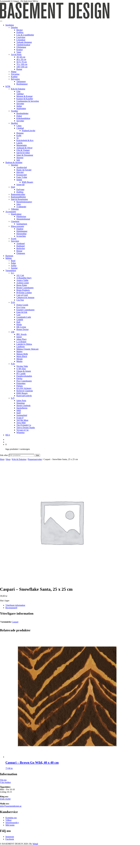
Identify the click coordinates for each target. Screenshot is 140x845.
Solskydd (20, 184)
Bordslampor (22, 84)
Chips (18, 125)
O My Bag (21, 368)
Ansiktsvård (21, 167)
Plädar (13, 71)
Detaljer (14, 27)
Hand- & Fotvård (23, 170)
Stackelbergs (21, 408)
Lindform (20, 346)
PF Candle (21, 373)
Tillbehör (15, 209)
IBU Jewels (21, 334)
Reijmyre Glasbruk (24, 391)
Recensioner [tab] (11, 608)
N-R (13, 364)
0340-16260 (5, 799)
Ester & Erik (21, 312)
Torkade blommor (24, 42)
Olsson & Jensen (23, 371)
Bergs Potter (21, 285)
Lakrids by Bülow (24, 344)
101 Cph (20, 275)
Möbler (8, 258)
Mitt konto (9, 825)
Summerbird (21, 415)
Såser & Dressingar (24, 155)
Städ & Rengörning (19, 199)
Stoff (18, 413)
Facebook (9, 839)
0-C (12, 273)
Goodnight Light (23, 317)
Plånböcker (21, 216)
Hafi (18, 322)
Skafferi (14, 123)
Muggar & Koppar (24, 96)
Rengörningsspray (24, 202)
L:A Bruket (21, 341)
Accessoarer (10, 211)
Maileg (19, 351)
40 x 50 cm (21, 59)
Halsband (20, 246)
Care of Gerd (22, 295)
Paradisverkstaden (24, 376)
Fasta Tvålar (21, 177)
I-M (12, 332)
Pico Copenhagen (24, 381)
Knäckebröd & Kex (24, 140)
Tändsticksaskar (23, 44)
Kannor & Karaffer (24, 98)
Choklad (20, 128)
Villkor (8, 820)
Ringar (19, 251)
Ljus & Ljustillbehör (25, 35)
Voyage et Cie (22, 430)
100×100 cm (21, 67)
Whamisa (20, 432)
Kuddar (14, 76)
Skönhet (14, 165)
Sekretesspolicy (12, 822)
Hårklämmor (21, 231)
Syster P (20, 418)
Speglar (14, 268)
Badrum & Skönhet (13, 162)
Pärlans (19, 386)
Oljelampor (21, 47)
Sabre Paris (21, 400)
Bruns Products (23, 290)
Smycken (15, 241)
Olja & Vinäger (23, 150)
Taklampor (21, 81)
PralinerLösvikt (28, 130)
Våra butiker (5, 782)
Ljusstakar (20, 40)
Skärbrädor (21, 108)
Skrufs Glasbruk (23, 405)
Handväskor (16, 214)
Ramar (19, 69)
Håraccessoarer (17, 226)
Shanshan (20, 403)
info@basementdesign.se (10, 806)
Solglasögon (21, 224)
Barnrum (9, 256)
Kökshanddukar (23, 118)
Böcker (19, 30)
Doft (13, 187)
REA (7, 435)
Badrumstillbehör (18, 197)
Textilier (14, 111)
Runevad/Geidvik (24, 395)
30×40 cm (20, 57)
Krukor (19, 49)
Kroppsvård (21, 175)
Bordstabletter (22, 113)
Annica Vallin (22, 280)
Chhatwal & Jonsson (25, 297)
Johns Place (21, 339)
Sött (18, 160)
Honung (20, 133)
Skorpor (19, 157)
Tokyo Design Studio (25, 427)
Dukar (19, 116)
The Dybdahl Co (23, 425)
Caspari (15, 622)
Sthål (18, 410)
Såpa (18, 204)
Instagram (9, 836)
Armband (20, 243)
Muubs (19, 361)
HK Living (21, 327)
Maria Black (21, 356)
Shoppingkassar (23, 219)
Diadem (19, 229)
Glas (18, 91)
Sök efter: (4, 455)
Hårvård (20, 172)
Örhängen (20, 253)
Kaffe (18, 135)
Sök (37, 455)
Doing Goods (22, 305)
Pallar (13, 263)
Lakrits (19, 143)
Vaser (18, 52)
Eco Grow (20, 307)
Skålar (19, 106)
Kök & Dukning (18, 89)
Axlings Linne (22, 283)
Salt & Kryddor (23, 152)
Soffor (13, 265)
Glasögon (15, 221)
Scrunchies (21, 236)
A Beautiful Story (24, 278)
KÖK (7, 86)
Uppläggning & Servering (27, 101)
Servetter (20, 103)
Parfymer (20, 189)
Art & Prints (16, 54)
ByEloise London (24, 292)
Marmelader (21, 145)
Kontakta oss (11, 818)
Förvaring (15, 74)
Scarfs (13, 238)
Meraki (19, 359)
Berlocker (20, 248)
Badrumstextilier (18, 194)
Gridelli (19, 319)
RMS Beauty (27, 182)
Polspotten (20, 383)
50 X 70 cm (21, 62)
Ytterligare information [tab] (15, 605)
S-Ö (12, 398)
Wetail (35, 844)
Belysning (15, 79)
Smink (19, 179)
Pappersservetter (35, 459)
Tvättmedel (21, 206)
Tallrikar (20, 94)
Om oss (3, 780)
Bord (13, 260)
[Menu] (1, 21)
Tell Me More (22, 420)
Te (17, 138)
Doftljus (19, 32)
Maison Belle (22, 354)
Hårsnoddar (21, 233)
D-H (13, 302)
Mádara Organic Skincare (27, 349)
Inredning (9, 25)
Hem (2, 459)
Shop (8, 459)
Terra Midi (21, 422)
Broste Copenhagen (24, 287)
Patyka (19, 378)
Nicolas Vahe (22, 366)
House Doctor (22, 329)
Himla (19, 324)
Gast (18, 314)
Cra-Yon (20, 300)
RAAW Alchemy (23, 388)
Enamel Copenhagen (25, 310)
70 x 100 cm (21, 64)
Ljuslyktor (20, 37)
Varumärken (10, 270)
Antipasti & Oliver (24, 148)
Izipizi (19, 337)
